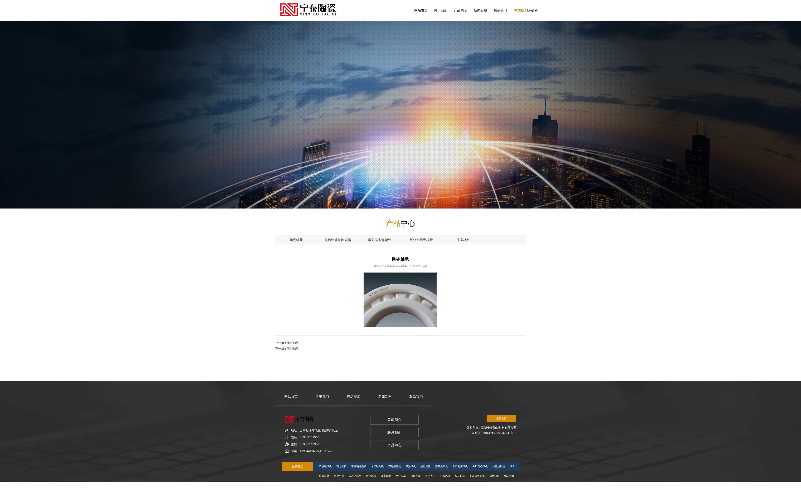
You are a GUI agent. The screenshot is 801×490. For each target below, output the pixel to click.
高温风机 (411, 466)
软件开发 (416, 475)
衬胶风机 (445, 475)
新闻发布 (480, 10)
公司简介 (394, 420)
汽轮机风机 (498, 466)
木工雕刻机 (377, 466)
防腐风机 (339, 485)
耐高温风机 (441, 466)
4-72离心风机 (480, 466)
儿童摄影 (386, 475)
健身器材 (324, 475)
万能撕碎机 (394, 466)
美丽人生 (430, 475)
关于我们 (440, 10)
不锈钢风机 (325, 466)
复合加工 (401, 475)
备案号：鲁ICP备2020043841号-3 (494, 433)
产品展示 (460, 10)
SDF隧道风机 (477, 475)
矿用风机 (371, 475)
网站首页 (421, 10)
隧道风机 (426, 466)
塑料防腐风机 (460, 466)
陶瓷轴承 (293, 342)
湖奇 (512, 466)
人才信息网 (355, 475)
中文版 (519, 10)
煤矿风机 (460, 475)
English (532, 10)
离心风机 (341, 466)
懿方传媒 (509, 475)
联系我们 (500, 10)
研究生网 (339, 475)
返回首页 (501, 418)
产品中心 (394, 445)
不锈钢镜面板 (358, 466)
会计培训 (495, 475)
